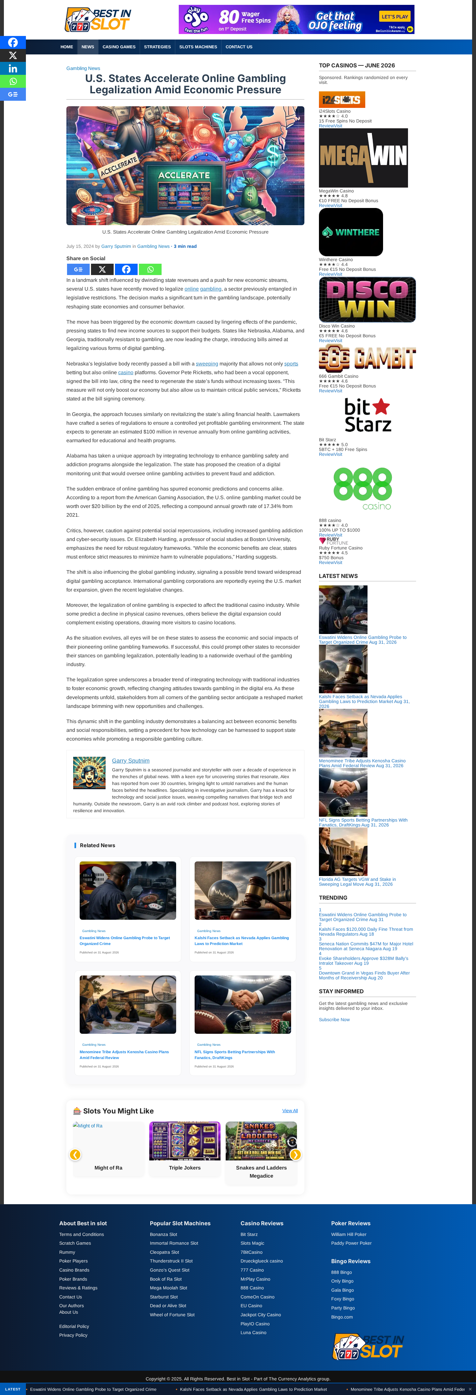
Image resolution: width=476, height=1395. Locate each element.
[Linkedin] (13, 68)
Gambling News (83, 68)
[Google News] (78, 269)
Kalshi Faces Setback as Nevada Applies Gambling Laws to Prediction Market (242, 941)
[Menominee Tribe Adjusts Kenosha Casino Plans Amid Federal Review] (128, 1007)
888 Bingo (341, 1271)
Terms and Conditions (81, 1234)
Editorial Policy (74, 1326)
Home (67, 46)
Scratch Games (75, 1243)
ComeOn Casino (258, 1296)
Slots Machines (198, 46)
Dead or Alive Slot (168, 1305)
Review (326, 125)
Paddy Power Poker (351, 1243)
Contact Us (239, 46)
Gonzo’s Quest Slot (169, 1270)
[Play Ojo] (296, 32)
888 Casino (252, 1287)
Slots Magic (252, 1243)
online (192, 289)
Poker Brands (73, 1278)
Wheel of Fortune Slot (172, 1314)
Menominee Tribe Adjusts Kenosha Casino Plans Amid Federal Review (124, 1055)
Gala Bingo (342, 1289)
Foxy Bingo (342, 1298)
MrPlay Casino (255, 1278)
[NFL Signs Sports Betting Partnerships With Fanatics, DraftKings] (243, 1007)
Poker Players (73, 1260)
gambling (210, 289)
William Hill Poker (349, 1234)
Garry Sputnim (116, 246)
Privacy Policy (73, 1335)
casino (125, 372)
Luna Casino (253, 1332)
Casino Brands (74, 1270)
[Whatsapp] (150, 269)
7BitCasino (252, 1252)
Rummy (67, 1252)
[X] (102, 269)
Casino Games (119, 46)
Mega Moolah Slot (168, 1287)
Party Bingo (343, 1307)
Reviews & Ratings (78, 1287)
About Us (68, 1312)
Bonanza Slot (163, 1234)
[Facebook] (126, 269)
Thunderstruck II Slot (171, 1260)
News (88, 46)
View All (290, 1110)
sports (291, 363)
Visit (338, 125)
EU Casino (251, 1305)
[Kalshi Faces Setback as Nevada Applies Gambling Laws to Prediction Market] (243, 893)
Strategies (157, 46)
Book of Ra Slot (166, 1278)
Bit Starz (249, 1234)
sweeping (207, 363)
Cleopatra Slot (164, 1252)
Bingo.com (342, 1316)
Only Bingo (342, 1281)
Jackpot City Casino (261, 1314)
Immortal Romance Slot (174, 1243)
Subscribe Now (334, 1019)
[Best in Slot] (99, 33)
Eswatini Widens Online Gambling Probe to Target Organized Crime (125, 941)
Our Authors (71, 1305)
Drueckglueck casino (262, 1260)
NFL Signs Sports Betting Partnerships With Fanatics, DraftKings (235, 1055)
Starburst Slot (164, 1296)
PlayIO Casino (255, 1323)
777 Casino (252, 1270)
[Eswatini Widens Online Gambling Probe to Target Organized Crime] (128, 893)
